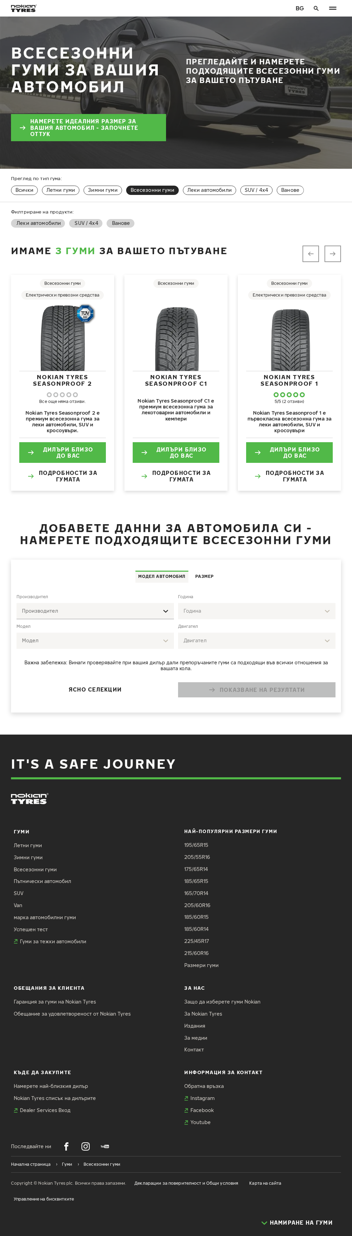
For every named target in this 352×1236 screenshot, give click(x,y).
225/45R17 (196, 941)
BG (300, 8)
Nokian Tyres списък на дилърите (55, 1098)
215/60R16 (196, 953)
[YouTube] (104, 1146)
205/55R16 (197, 857)
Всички (24, 190)
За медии (195, 1038)
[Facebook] (66, 1146)
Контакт (194, 1049)
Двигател (188, 626)
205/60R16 (197, 905)
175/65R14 (196, 869)
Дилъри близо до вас (68, 452)
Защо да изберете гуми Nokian (222, 1002)
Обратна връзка (204, 1086)
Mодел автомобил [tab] (162, 576)
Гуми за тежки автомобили (53, 941)
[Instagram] (85, 1146)
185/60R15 (196, 917)
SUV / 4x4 (256, 190)
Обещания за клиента (49, 988)
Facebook (202, 1110)
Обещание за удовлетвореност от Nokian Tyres (72, 1014)
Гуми (22, 831)
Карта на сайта (265, 1183)
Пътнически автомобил (42, 881)
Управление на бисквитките (44, 1199)
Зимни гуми (102, 190)
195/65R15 (196, 845)
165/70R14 (196, 893)
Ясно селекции (95, 689)
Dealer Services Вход (45, 1110)
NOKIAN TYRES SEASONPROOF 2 (62, 380)
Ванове (290, 190)
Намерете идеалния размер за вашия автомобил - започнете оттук (84, 127)
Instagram (202, 1098)
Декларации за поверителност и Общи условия (186, 1183)
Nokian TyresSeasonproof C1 (176, 380)
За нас (194, 988)
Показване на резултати (262, 689)
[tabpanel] (176, 648)
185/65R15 (196, 881)
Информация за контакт (223, 1072)
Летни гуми (60, 190)
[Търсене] (316, 8)
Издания (194, 1026)
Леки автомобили (209, 190)
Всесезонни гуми (35, 869)
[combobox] (95, 611)
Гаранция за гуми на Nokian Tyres (55, 1002)
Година (185, 596)
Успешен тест (31, 929)
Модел (23, 626)
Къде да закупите (43, 1072)
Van (18, 905)
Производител (32, 596)
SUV (18, 893)
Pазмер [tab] (204, 576)
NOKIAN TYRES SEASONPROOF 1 (289, 380)
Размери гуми (201, 965)
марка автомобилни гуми (45, 917)
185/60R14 (196, 929)
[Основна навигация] (332, 8)
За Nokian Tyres (203, 1014)
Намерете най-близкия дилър (51, 1086)
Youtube (200, 1122)
